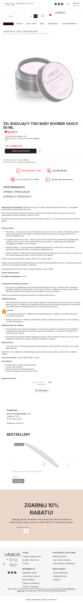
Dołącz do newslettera (26, 531)
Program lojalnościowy (31, 556)
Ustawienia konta (60, 576)
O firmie (25, 563)
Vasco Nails (9, 31)
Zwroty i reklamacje (30, 587)
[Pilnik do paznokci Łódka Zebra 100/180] (41, 454)
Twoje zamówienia (60, 573)
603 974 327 (11, 3)
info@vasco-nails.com (26, 3)
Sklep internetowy (41, 599)
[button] (36, 16)
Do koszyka (18, 481)
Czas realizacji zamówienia (63, 563)
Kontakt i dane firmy (30, 560)
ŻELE (19, 31)
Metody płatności (60, 556)
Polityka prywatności (30, 583)
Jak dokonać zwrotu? (31, 576)
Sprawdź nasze (62, 179)
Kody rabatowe (28, 580)
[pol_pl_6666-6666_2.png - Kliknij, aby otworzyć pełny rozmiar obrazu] (41, 79)
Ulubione (56, 580)
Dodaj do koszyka (21, 151)
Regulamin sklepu (29, 573)
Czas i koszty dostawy (62, 560)
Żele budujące (30, 31)
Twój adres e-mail (22, 527)
